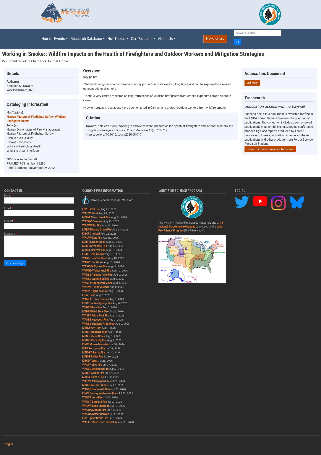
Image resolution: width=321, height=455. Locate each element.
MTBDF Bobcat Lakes (94, 331)
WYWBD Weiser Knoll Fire (96, 270)
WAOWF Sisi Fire (91, 225)
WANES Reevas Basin (95, 258)
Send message (15, 263)
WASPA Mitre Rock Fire (95, 315)
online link (252, 82)
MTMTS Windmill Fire (94, 245)
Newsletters (215, 38)
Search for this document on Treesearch (270, 149)
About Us (165, 39)
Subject (8, 221)
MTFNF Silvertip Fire (93, 352)
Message (9, 233)
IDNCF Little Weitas (93, 254)
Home (46, 39)
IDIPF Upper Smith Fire (95, 418)
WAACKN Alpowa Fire (94, 266)
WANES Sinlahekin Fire (95, 368)
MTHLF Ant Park (91, 327)
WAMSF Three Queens (95, 299)
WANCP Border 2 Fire (94, 401)
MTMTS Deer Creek (93, 241)
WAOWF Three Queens (95, 286)
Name (7, 195)
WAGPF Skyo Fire (92, 364)
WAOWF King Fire (92, 237)
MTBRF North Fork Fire (95, 385)
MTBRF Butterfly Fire (94, 340)
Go (237, 41)
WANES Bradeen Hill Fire (96, 389)
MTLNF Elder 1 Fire (93, 377)
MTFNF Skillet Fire (92, 356)
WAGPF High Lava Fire (95, 291)
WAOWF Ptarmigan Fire (96, 381)
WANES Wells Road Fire (95, 278)
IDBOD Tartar (90, 360)
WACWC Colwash (92, 221)
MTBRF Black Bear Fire (95, 311)
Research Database (86, 39)
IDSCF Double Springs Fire (97, 303)
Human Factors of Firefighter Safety (30, 116)
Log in (9, 444)
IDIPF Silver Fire (91, 209)
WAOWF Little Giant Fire (96, 405)
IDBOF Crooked (91, 233)
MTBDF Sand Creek (93, 336)
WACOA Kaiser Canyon (95, 413)
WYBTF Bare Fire (92, 307)
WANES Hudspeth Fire (95, 319)
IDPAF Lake (88, 295)
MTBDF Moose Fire (93, 372)
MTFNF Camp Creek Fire (96, 217)
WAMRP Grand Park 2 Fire (97, 282)
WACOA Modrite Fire (94, 409)
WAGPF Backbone (92, 262)
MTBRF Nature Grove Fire (97, 229)
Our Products (142, 39)
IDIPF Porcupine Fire (93, 348)
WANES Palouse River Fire (97, 274)
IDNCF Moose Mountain (95, 344)
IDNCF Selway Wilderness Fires (100, 393)
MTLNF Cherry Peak (93, 249)
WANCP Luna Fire (92, 397)
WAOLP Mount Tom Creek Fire (100, 422)
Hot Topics (116, 39)
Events (59, 39)
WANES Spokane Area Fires (98, 323)
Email (7, 208)
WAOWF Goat (90, 213)
